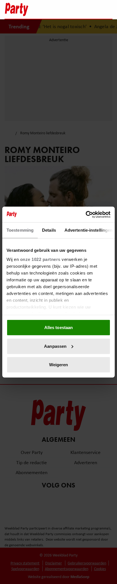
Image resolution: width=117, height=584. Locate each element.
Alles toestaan (58, 327)
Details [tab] (49, 230)
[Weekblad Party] (33, 9)
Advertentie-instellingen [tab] (88, 230)
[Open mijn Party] (91, 9)
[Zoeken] (107, 9)
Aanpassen (55, 346)
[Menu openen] (72, 9)
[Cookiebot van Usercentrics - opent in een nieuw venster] (85, 214)
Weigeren (58, 364)
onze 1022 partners (40, 259)
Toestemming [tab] (20, 230)
